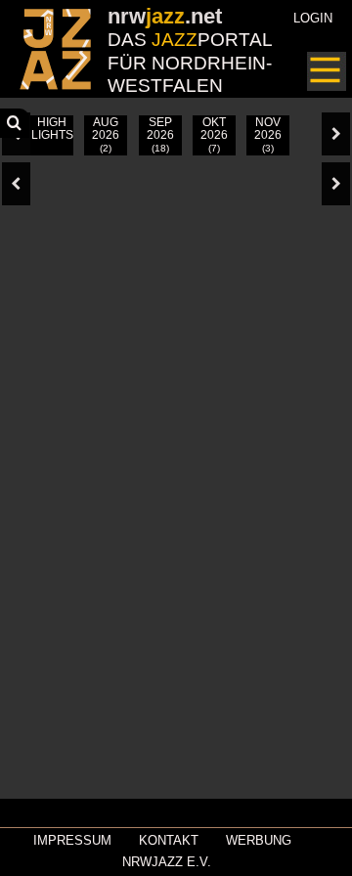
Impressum (72, 840)
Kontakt (168, 840)
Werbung (258, 840)
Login (312, 18)
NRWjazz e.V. (166, 861)
